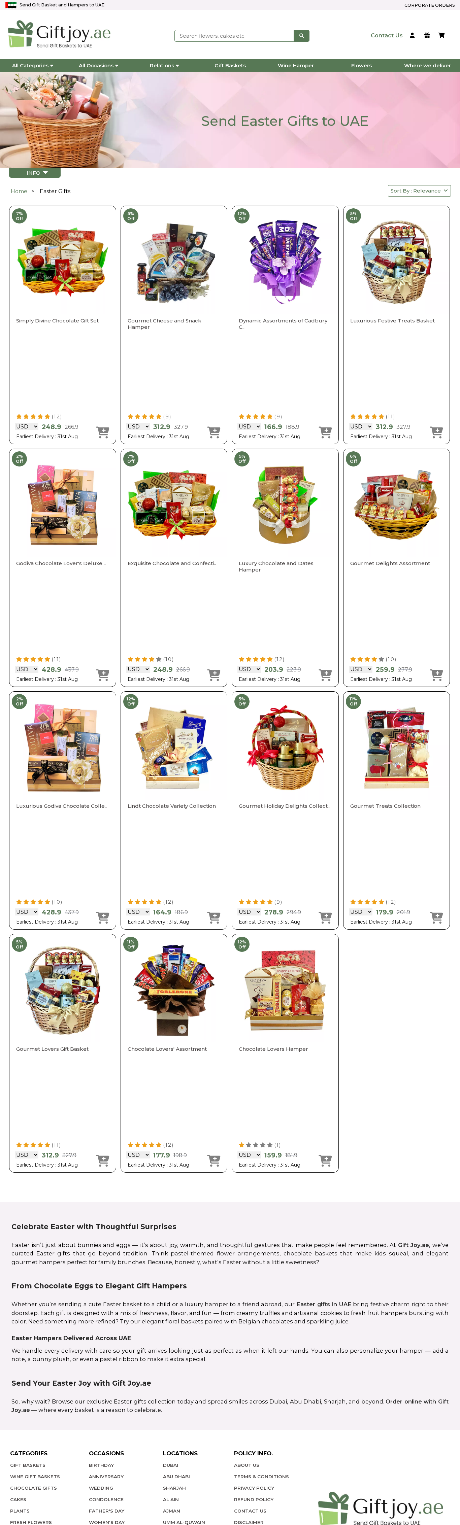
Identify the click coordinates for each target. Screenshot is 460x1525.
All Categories (30, 65)
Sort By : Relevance (417, 190)
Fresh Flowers (31, 1522)
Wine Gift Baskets (35, 1476)
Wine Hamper (296, 65)
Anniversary (106, 1476)
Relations (162, 65)
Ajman (171, 1511)
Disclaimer (249, 1522)
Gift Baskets (230, 65)
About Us (246, 1465)
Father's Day (106, 1511)
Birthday (101, 1465)
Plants (20, 1511)
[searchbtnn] (301, 35)
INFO (35, 173)
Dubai (170, 1465)
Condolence (106, 1499)
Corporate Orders (429, 5)
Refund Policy (253, 1499)
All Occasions (96, 65)
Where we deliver (427, 65)
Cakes (18, 1499)
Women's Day (107, 1522)
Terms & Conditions (261, 1476)
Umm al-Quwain (184, 1522)
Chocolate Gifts (33, 1488)
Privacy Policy (254, 1488)
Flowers (361, 65)
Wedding (101, 1488)
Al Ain (171, 1499)
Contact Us (250, 1511)
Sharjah (174, 1488)
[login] (413, 36)
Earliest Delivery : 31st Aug (47, 437)
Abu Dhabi (176, 1476)
